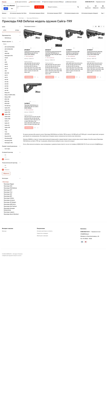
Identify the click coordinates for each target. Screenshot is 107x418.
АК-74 (6, 68)
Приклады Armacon (9, 200)
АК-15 (6, 75)
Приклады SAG (8, 186)
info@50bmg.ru (85, 234)
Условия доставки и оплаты (44, 231)
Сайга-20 (7, 125)
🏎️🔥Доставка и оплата (34, 1)
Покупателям (41, 228)
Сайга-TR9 (7, 114)
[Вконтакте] (82, 242)
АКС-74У (7, 73)
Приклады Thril (8, 192)
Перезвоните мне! (100, 1)
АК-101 (6, 79)
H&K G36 (7, 53)
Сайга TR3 (7, 112)
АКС (6, 70)
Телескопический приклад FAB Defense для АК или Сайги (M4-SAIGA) (32, 53)
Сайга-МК (7, 108)
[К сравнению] (38, 77)
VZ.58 (6, 57)
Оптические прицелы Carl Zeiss (18, 13)
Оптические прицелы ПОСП (54, 13)
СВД (6, 129)
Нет (6, 157)
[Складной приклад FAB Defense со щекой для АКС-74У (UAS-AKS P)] (74, 38)
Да (5, 155)
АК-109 (6, 90)
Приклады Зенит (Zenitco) (11, 214)
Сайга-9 (7, 121)
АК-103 (6, 84)
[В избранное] (35, 77)
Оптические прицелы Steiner (36, 13)
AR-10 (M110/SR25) (9, 47)
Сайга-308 (7, 118)
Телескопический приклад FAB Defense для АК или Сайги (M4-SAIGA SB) (94, 53)
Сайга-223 (7, 116)
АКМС (6, 64)
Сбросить (6, 173)
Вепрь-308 (7, 97)
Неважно (7, 159)
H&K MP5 (7, 134)
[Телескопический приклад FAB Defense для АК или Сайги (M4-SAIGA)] (32, 38)
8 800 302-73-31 (89, 1)
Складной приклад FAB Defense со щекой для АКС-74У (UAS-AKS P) (72, 53)
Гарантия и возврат (42, 233)
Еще (102, 13)
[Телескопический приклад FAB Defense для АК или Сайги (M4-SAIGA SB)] (95, 38)
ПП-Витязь (7, 105)
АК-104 (6, 86)
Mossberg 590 (8, 140)
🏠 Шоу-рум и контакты (21, 1)
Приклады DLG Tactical (10, 206)
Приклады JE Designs (10, 202)
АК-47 (6, 66)
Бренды (4, 13)
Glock (6, 51)
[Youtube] (85, 242)
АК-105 (6, 88)
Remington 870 (9, 55)
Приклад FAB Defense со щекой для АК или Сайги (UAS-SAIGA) (31, 106)
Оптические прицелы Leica (72, 13)
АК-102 (6, 81)
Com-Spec (7, 148)
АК (5, 60)
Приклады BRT (8, 196)
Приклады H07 (8, 194)
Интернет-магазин (7, 228)
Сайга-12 (7, 123)
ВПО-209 (7, 103)
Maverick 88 (8, 136)
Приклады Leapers (9, 212)
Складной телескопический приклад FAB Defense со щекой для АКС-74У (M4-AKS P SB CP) (53, 54)
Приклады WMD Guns (10, 204)
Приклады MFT (8, 190)
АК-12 (6, 77)
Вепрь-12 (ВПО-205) (10, 94)
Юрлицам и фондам (42, 235)
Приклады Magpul (9, 184)
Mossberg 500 (8, 138)
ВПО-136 (7, 101)
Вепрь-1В (7, 92)
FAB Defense (8, 38)
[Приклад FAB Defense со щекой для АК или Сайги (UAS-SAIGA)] (32, 91)
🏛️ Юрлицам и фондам (71, 1)
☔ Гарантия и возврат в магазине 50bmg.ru (53, 1)
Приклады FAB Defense (10, 188)
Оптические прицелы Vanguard (90, 13)
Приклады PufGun (9, 198)
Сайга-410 (7, 127)
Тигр (6, 131)
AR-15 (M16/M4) (9, 49)
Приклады (6, 182)
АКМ (6, 62)
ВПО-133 (7, 99)
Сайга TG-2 (7, 110)
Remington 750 (9, 142)
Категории (5, 178)
